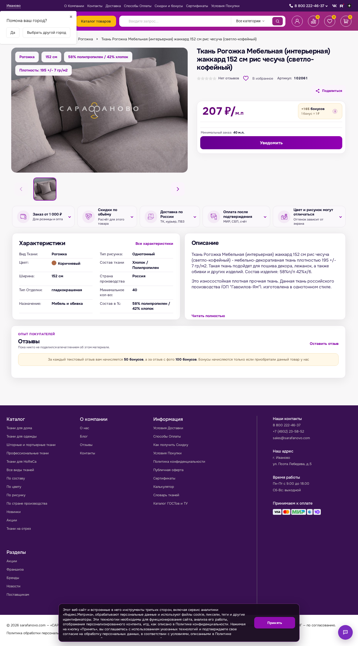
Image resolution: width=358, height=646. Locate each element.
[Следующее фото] (178, 189)
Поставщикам (18, 594)
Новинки (14, 512)
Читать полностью (208, 315)
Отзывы (86, 445)
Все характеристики (154, 243)
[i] (335, 111)
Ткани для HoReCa (21, 461)
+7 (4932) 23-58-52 (288, 431)
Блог (84, 436)
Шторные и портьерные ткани (31, 445)
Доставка (113, 6)
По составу (16, 478)
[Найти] (277, 21)
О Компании (74, 6)
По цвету (14, 486)
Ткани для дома (19, 428)
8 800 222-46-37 (309, 5)
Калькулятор (163, 486)
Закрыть (289, 638)
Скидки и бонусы (169, 6)
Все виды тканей (20, 470)
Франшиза (15, 569)
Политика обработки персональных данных (42, 633)
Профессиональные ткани (28, 453)
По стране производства (27, 503)
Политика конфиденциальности (179, 461)
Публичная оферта (168, 470)
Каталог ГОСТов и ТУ (170, 503)
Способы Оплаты (137, 6)
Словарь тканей (166, 495)
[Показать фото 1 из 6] (44, 189)
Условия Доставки (168, 428)
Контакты (94, 6)
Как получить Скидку (170, 445)
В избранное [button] (262, 78)
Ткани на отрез (19, 528)
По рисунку (16, 495)
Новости (13, 586)
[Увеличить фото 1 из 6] (99, 110)
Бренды (13, 578)
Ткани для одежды (22, 436)
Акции (12, 520)
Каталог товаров (96, 21)
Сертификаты (197, 6)
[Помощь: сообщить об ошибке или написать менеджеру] (345, 632)
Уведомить (271, 143)
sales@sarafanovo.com (291, 438)
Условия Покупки (225, 6)
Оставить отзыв (324, 343)
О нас (84, 428)
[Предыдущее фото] (21, 189)
